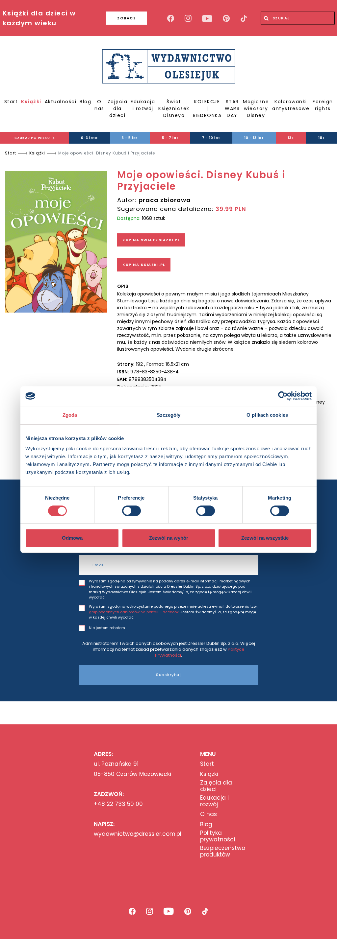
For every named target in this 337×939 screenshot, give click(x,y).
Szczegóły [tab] (169, 415)
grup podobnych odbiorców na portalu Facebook (134, 612)
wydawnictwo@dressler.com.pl (137, 834)
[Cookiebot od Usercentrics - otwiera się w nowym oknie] (283, 396)
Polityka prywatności (217, 836)
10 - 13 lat (254, 137)
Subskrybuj (168, 674)
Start (11, 101)
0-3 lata (89, 137)
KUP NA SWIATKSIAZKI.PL (151, 240)
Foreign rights (323, 105)
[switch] (131, 510)
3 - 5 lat (130, 137)
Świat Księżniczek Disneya (174, 108)
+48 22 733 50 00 (118, 804)
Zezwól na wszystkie (265, 538)
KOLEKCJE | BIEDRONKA (207, 108)
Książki (31, 101)
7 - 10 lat (211, 137)
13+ (291, 137)
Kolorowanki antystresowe (290, 105)
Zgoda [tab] (70, 415)
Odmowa (72, 538)
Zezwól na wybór (168, 538)
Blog (85, 101)
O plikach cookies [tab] (267, 415)
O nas (99, 105)
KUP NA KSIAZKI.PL (143, 264)
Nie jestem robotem (107, 627)
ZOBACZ (126, 18)
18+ (321, 137)
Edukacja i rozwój (143, 105)
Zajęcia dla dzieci (118, 108)
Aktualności (61, 101)
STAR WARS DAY (232, 108)
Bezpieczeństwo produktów (222, 851)
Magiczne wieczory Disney (256, 108)
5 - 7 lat (170, 137)
